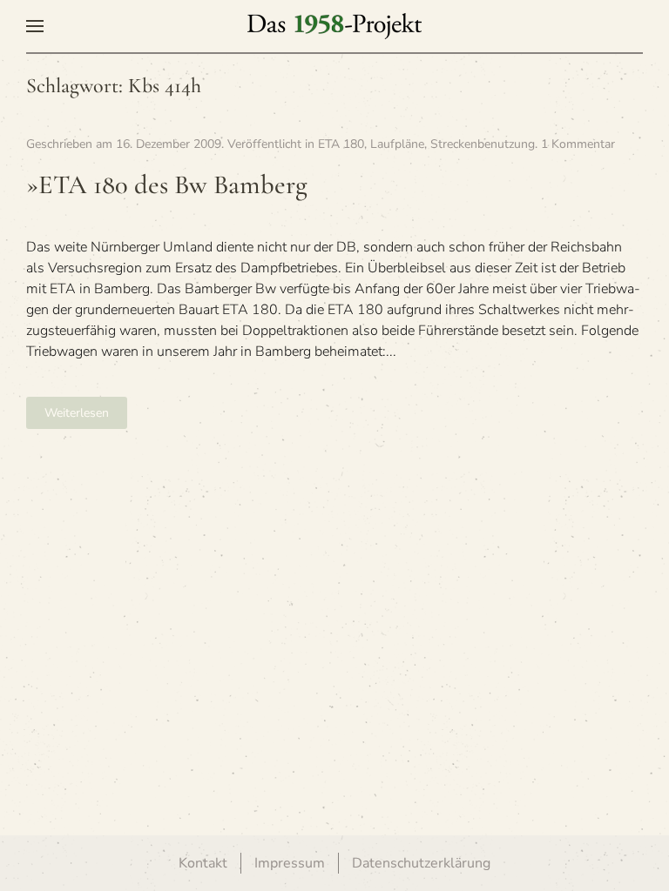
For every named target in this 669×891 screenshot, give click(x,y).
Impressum (289, 863)
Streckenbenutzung (482, 144)
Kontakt (203, 863)
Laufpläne (397, 144)
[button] (35, 26)
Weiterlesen (76, 413)
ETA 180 (341, 144)
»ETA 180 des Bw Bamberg (166, 185)
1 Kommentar (578, 144)
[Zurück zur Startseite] (334, 26)
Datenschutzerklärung (421, 863)
